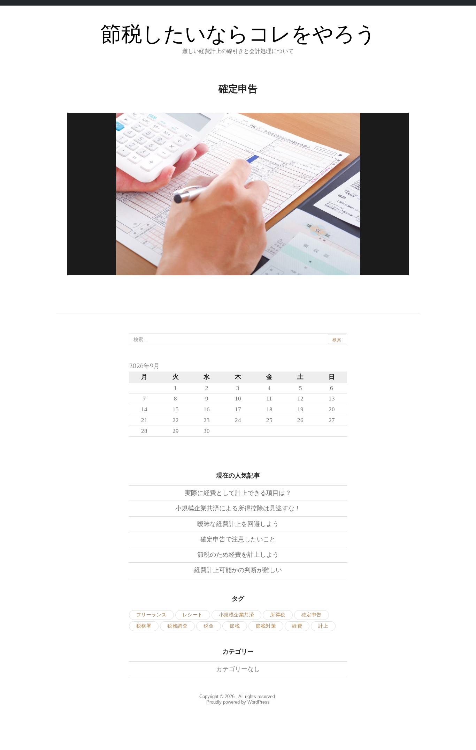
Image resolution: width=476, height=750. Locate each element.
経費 (297, 626)
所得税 (277, 614)
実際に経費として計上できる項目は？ (238, 492)
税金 (209, 626)
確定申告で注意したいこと (238, 539)
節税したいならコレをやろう (238, 35)
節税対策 (266, 626)
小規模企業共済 (236, 614)
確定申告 (311, 614)
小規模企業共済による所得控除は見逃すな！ (238, 508)
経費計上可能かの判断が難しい (238, 570)
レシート (193, 614)
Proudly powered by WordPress (238, 702)
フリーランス (151, 614)
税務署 (144, 626)
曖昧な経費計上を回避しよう (238, 523)
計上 (323, 626)
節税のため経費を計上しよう (238, 554)
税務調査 (177, 626)
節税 (235, 626)
